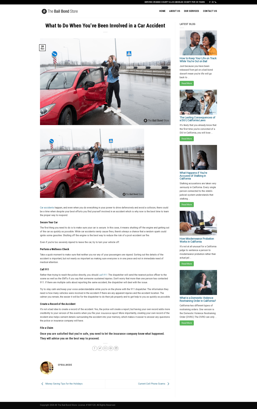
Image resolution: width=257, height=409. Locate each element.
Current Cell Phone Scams (152, 383)
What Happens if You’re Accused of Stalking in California (193, 175)
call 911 (103, 274)
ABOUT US (174, 11)
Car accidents (47, 207)
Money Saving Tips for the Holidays (64, 383)
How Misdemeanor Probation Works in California (197, 240)
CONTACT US (210, 11)
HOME (162, 11)
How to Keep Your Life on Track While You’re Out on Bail (198, 60)
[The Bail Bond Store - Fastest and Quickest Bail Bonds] (64, 11)
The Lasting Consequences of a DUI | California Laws (197, 119)
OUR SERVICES (191, 11)
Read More (187, 83)
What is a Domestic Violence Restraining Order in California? (198, 299)
